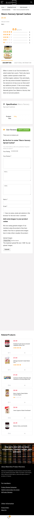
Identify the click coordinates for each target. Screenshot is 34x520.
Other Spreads (23, 7)
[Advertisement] (17, 273)
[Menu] (2, 2)
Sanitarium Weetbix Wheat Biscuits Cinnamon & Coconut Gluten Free (22, 378)
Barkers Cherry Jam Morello (20, 426)
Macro (2, 24)
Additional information (22, 63)
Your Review (7, 156)
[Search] (31, 2)
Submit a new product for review (10, 490)
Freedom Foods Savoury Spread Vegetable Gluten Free (21, 344)
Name (5, 199)
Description (7, 63)
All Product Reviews (6, 492)
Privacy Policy (5, 507)
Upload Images (7, 238)
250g (15, 116)
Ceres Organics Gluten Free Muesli (22, 410)
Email (5, 206)
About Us (3, 510)
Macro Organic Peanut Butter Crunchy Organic (20, 394)
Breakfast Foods (12, 7)
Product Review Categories (9, 487)
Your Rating (6, 151)
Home (2, 7)
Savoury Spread (6, 9)
